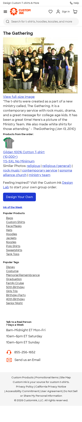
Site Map (65, 377)
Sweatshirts (14, 250)
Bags (9, 218)
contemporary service (39, 170)
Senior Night (14, 303)
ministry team (39, 175)
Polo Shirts (13, 246)
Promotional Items (46, 377)
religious (33, 166)
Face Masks (14, 226)
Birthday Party (16, 295)
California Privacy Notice (50, 386)
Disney (10, 267)
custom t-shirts (59, 382)
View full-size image (19, 97)
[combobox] (41, 21)
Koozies (11, 242)
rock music (11, 170)
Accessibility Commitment (22, 391)
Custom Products (22, 377)
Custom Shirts (15, 222)
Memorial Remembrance (23, 275)
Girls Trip (12, 291)
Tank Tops (12, 254)
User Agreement (51, 391)
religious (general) (56, 166)
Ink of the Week (12, 207)
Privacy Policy (25, 386)
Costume (12, 271)
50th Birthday (15, 287)
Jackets (11, 238)
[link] (20, 11)
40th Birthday (15, 299)
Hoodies (11, 234)
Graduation (14, 279)
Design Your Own (19, 197)
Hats (9, 230)
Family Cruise (15, 283)
